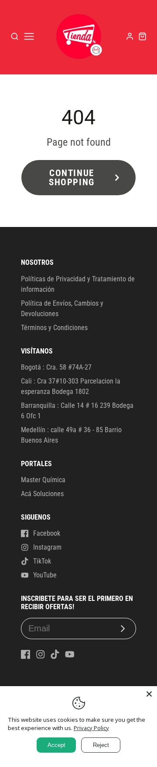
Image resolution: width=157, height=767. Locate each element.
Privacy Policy (91, 728)
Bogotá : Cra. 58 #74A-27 (56, 367)
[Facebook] (26, 654)
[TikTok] (55, 654)
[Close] (149, 694)
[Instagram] (40, 654)
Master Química (43, 480)
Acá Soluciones (42, 494)
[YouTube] (70, 654)
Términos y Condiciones (54, 327)
